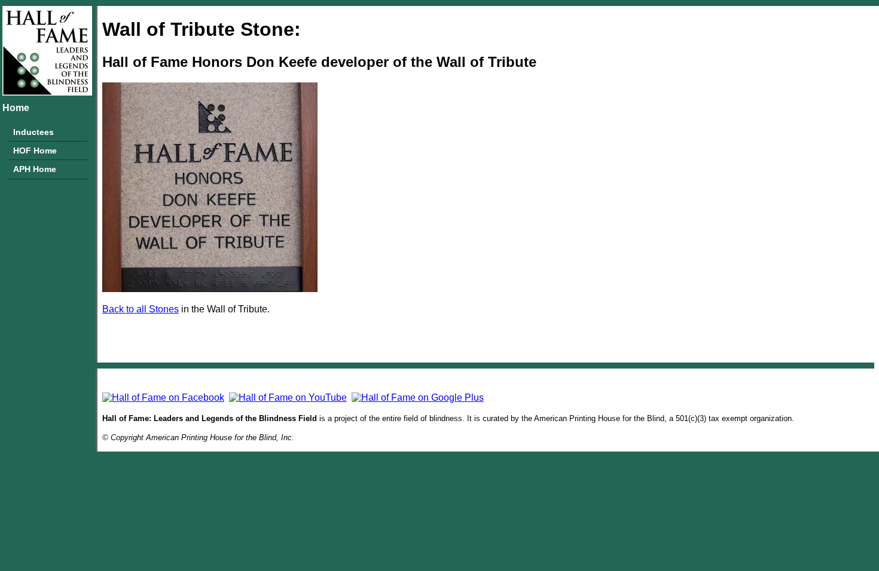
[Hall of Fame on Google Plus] (418, 397)
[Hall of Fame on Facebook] (163, 397)
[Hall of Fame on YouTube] (288, 397)
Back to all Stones (140, 309)
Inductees (33, 132)
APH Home (34, 169)
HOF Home (35, 150)
